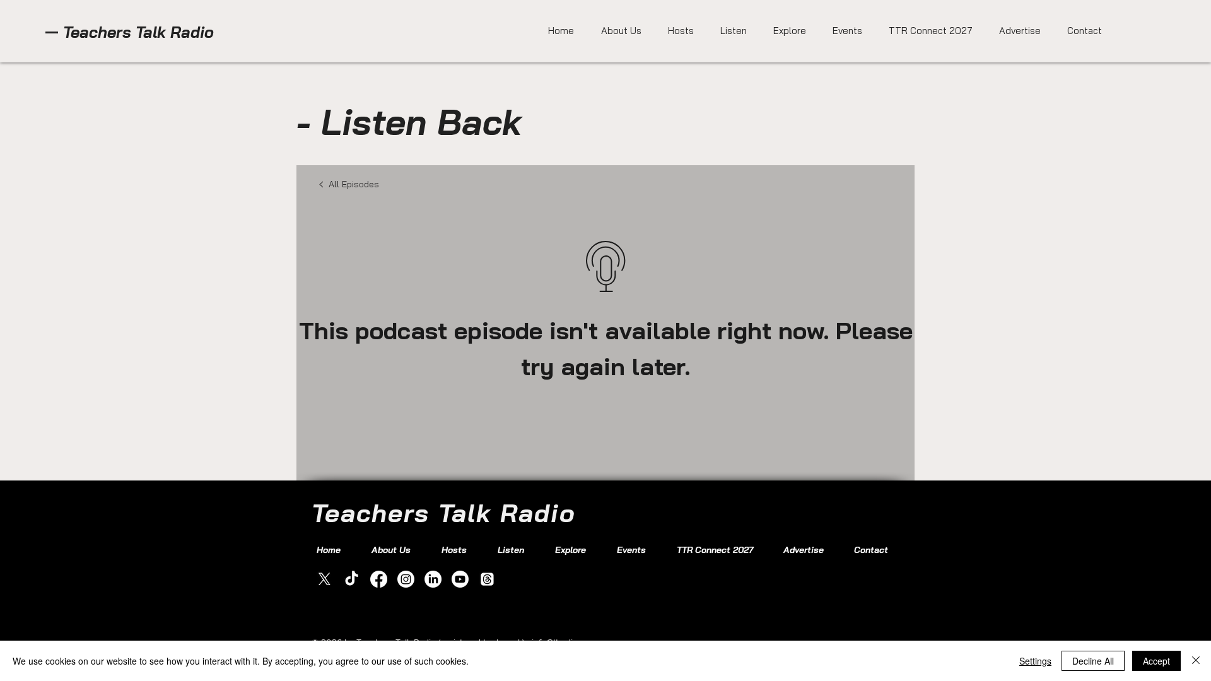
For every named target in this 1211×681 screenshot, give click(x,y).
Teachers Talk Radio (138, 32)
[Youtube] (460, 579)
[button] (729, 31)
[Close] (1195, 661)
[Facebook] (378, 579)
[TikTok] (351, 579)
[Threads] (487, 579)
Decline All (1093, 661)
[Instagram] (405, 579)
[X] (324, 579)
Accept (1156, 661)
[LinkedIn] (433, 579)
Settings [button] (1035, 661)
